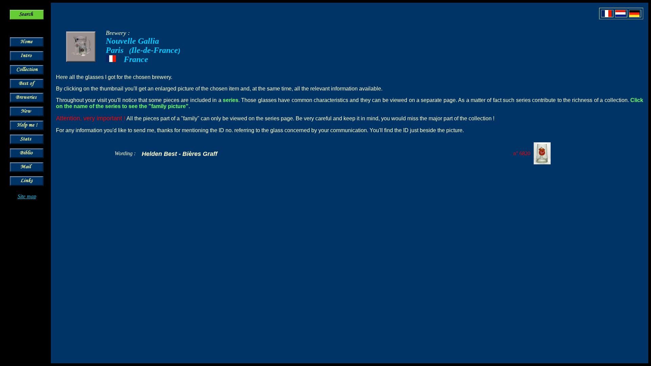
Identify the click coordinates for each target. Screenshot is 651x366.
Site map (27, 196)
